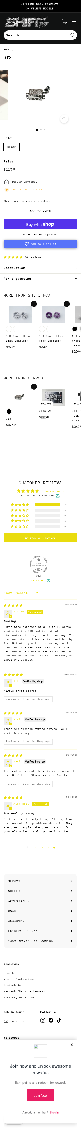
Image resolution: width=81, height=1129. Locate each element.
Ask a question (17, 278)
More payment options (40, 234)
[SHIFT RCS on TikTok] (59, 1020)
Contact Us (12, 985)
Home (7, 49)
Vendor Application (19, 979)
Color (9, 138)
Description (14, 267)
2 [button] (35, 847)
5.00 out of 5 (53, 491)
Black (11, 146)
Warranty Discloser (19, 997)
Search (9, 972)
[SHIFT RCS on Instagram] (42, 1020)
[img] (13, 605)
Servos (35, 378)
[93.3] (39, 565)
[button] (40, 244)
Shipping (10, 201)
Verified (38, 580)
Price (9, 161)
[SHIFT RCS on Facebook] (51, 1020)
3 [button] (43, 847)
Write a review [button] (40, 538)
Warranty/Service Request (24, 991)
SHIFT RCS (39, 295)
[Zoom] (64, 119)
